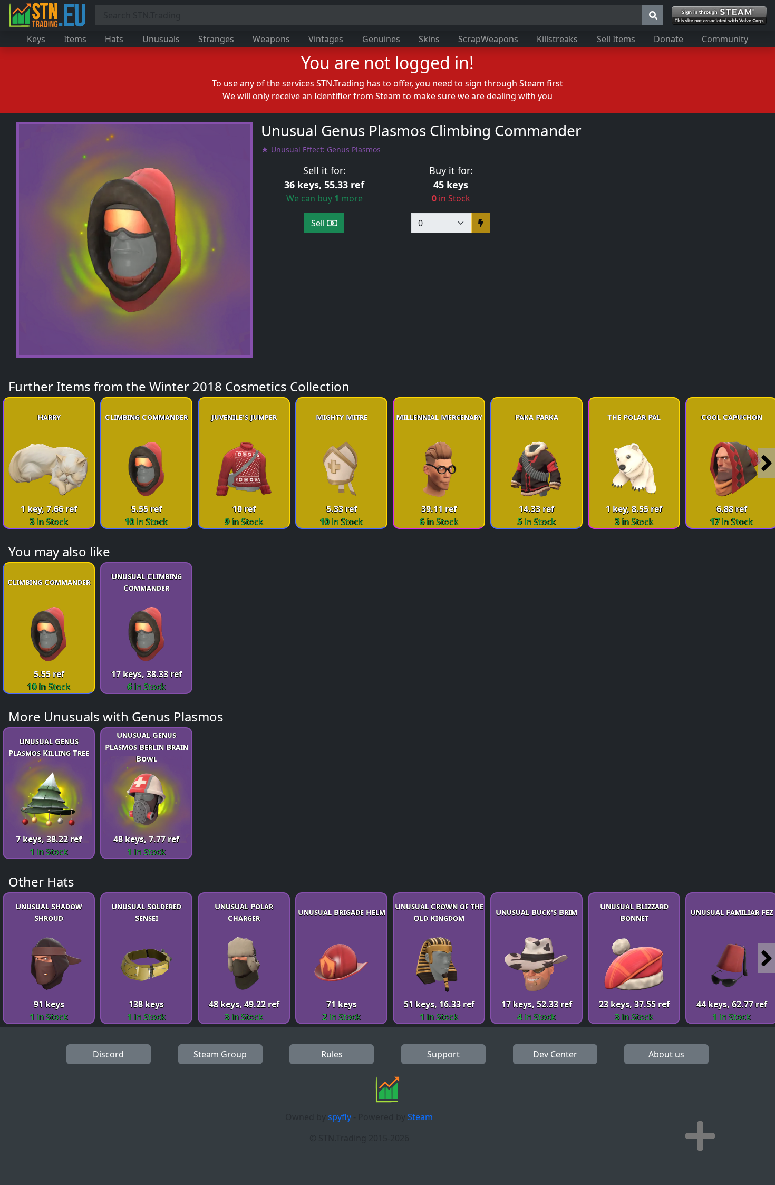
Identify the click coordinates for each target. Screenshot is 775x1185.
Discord (108, 1054)
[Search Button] (652, 15)
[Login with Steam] (719, 15)
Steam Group (220, 1054)
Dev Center (555, 1054)
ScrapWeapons (488, 39)
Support (443, 1054)
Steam (420, 1117)
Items (75, 39)
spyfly (339, 1117)
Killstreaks (557, 39)
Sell (319, 223)
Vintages (325, 39)
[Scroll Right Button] (766, 463)
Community (725, 39)
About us (666, 1054)
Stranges (216, 39)
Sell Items (616, 39)
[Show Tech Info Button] (700, 1136)
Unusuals (161, 39)
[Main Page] (47, 15)
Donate (668, 39)
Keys (36, 39)
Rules (332, 1054)
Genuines (381, 39)
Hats (114, 39)
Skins (429, 39)
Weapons (271, 39)
